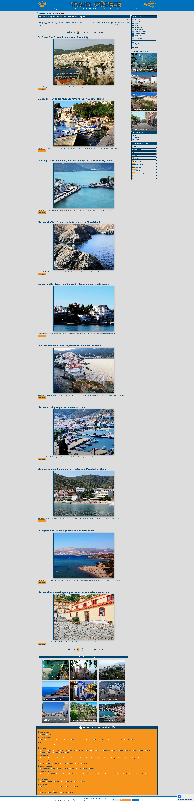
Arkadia (57, 781)
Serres (148, 774)
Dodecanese (138, 27)
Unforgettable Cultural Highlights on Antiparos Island (66, 530)
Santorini (148, 750)
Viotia (133, 739)
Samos (92, 768)
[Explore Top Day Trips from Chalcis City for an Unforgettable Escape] (84, 309)
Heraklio (49, 745)
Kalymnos (67, 758)
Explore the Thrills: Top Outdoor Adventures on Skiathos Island (71, 98)
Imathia (86, 774)
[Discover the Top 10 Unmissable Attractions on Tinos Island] (84, 247)
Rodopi (132, 774)
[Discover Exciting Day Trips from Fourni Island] (84, 432)
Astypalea (52, 758)
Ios (88, 750)
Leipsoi (94, 758)
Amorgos (43, 750)
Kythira (63, 763)
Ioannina (82, 739)
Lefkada (70, 763)
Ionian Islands (139, 29)
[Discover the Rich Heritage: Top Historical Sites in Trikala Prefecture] (84, 617)
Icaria (66, 768)
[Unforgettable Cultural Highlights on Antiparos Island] (84, 555)
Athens (69, 24)
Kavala (101, 774)
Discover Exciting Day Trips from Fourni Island (62, 407)
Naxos (135, 750)
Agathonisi (44, 758)
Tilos (140, 758)
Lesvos (73, 768)
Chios (53, 768)
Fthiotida (74, 739)
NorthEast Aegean (140, 31)
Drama (59, 774)
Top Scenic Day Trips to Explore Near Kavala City (63, 37)
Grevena (79, 774)
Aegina (43, 786)
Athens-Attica (139, 20)
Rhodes (128, 758)
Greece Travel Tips (140, 46)
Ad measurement (102, 798)
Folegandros (80, 750)
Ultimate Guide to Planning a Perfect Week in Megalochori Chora (72, 469)
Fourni (60, 768)
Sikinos (56, 752)
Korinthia (69, 781)
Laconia (77, 781)
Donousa (72, 750)
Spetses (77, 786)
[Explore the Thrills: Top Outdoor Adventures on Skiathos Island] (84, 124)
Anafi (50, 750)
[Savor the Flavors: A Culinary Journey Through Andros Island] (84, 370)
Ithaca (49, 763)
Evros (65, 774)
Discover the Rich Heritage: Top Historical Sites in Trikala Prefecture (73, 592)
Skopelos (64, 792)
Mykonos (128, 750)
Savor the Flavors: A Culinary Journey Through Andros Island (69, 345)
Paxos (77, 763)
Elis (63, 781)
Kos (88, 758)
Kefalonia (56, 763)
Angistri (50, 786)
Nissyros (114, 758)
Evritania (60, 739)
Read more (41, 89)
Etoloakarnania (50, 739)
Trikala (127, 739)
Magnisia (104, 739)
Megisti (107, 758)
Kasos (82, 758)
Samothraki (140, 774)
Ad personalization (90, 798)
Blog (49, 13)
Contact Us (138, 137)
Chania (43, 745)
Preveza (111, 739)
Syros (62, 752)
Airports (137, 44)
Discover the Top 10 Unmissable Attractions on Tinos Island (69, 222)
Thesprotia (120, 739)
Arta (42, 739)
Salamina (69, 786)
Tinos (67, 752)
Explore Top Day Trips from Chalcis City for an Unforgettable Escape (73, 283)
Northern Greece (140, 33)
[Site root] (43, 4)
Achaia (43, 781)
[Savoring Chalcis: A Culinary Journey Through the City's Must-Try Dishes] (84, 185)
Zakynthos (85, 763)
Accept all (135, 799)
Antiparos (64, 750)
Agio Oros (43, 774)
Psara (85, 768)
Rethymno (65, 745)
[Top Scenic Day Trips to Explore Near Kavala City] (84, 62)
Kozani (114, 774)
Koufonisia (107, 750)
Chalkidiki (52, 774)
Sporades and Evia (137, 177)
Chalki (59, 758)
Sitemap (137, 139)
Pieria (125, 774)
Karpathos (75, 758)
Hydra (56, 786)
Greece (42, 13)
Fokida (67, 739)
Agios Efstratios (45, 768)
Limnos (79, 768)
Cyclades (137, 25)
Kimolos (99, 750)
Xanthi (59, 776)
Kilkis (107, 774)
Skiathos (56, 792)
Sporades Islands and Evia (142, 39)
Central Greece (139, 22)
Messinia (84, 781)
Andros (56, 750)
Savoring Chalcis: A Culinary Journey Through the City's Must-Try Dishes (75, 160)
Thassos (43, 776)
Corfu (42, 763)
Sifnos (49, 752)
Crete (136, 24)
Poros (62, 786)
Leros (100, 758)
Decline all (115, 799)
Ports (136, 47)
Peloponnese (138, 35)
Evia (50, 792)
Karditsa (89, 739)
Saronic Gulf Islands (138, 174)
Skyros (71, 792)
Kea (93, 750)
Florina (72, 774)
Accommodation (140, 42)
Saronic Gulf (138, 37)
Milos (121, 750)
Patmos (121, 758)
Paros (142, 750)
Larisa (97, 739)
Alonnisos (43, 792)
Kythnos (115, 750)
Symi (134, 758)
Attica (49, 734)
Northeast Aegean (137, 164)
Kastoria (94, 774)
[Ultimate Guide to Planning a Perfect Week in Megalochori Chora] (84, 494)
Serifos (43, 752)
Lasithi (57, 745)
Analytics (88, 801)
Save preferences (125, 799)
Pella (119, 774)
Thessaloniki (51, 776)
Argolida (49, 781)
